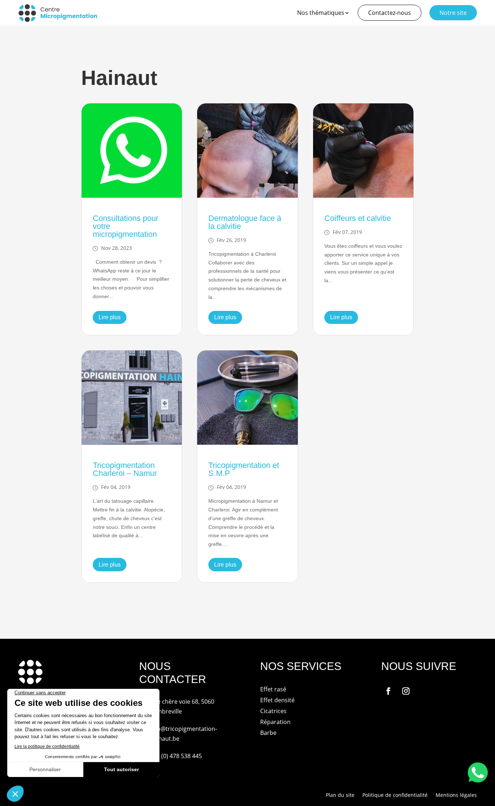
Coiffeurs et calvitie (357, 218)
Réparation (275, 722)
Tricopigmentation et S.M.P (243, 469)
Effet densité (277, 701)
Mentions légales (456, 795)
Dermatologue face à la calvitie (244, 222)
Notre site (453, 13)
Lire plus (110, 317)
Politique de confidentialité (395, 795)
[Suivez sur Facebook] (388, 691)
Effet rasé (273, 690)
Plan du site (340, 795)
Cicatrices (273, 711)
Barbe (268, 733)
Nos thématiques (320, 13)
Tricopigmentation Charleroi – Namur (125, 469)
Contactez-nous (389, 13)
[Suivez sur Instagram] (406, 691)
